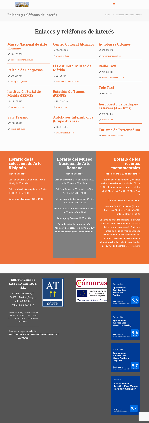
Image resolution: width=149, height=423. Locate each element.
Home (107, 15)
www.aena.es (107, 120)
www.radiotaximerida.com (113, 77)
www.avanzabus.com (65, 133)
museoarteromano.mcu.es (22, 60)
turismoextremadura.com (112, 135)
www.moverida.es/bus (111, 56)
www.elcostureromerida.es (67, 81)
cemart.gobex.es (18, 129)
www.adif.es (61, 107)
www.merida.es (17, 107)
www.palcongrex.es (19, 81)
